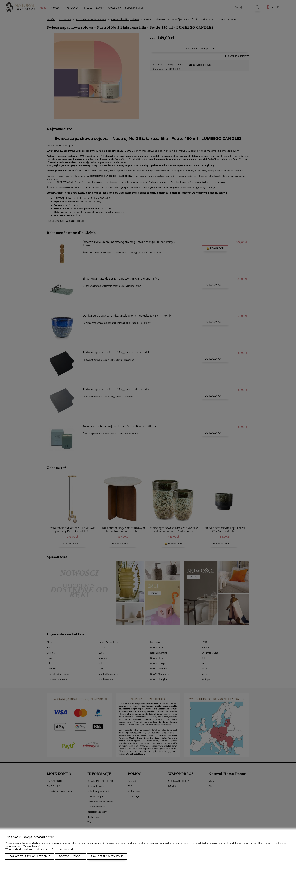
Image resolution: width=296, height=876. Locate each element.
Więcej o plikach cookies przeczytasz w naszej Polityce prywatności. (39, 849)
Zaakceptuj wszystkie (107, 856)
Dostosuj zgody (70, 856)
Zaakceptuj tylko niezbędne (30, 856)
